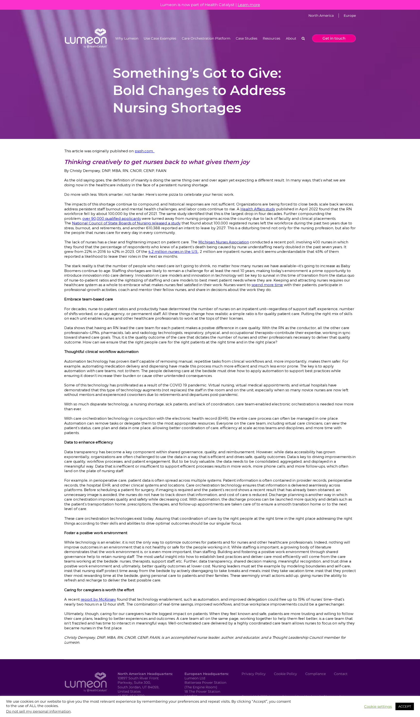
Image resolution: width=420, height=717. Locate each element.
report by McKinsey (98, 599)
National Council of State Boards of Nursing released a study (126, 223)
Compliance (315, 674)
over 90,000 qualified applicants (111, 218)
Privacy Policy (254, 674)
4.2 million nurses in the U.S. (173, 251)
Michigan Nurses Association (223, 242)
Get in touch (334, 38)
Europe (350, 15)
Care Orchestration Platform (206, 38)
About (291, 38)
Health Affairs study (257, 208)
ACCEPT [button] (404, 706)
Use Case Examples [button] (160, 38)
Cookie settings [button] (378, 706)
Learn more (249, 4)
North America (321, 15)
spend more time (267, 284)
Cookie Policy (285, 674)
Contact (341, 674)
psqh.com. (145, 151)
